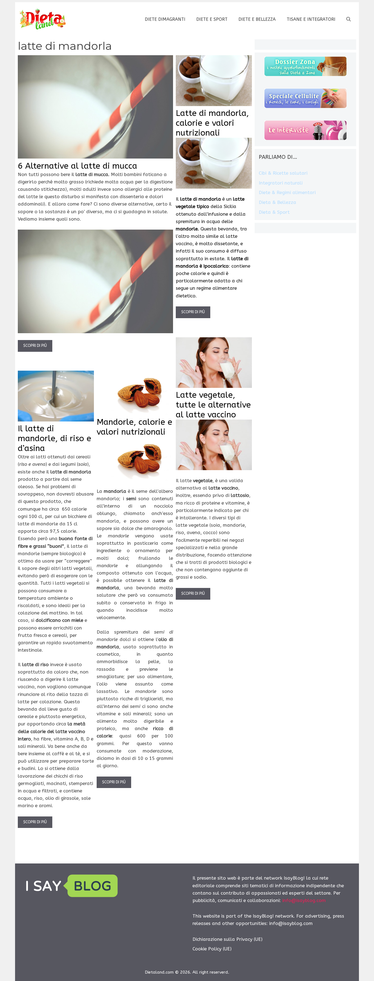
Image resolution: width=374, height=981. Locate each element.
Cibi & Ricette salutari (283, 173)
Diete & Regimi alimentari (287, 192)
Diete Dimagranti (165, 19)
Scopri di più (35, 345)
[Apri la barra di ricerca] (348, 19)
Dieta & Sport (274, 212)
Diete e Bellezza (257, 19)
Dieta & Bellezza (277, 202)
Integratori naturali (281, 183)
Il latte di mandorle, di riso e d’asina (54, 438)
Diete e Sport (212, 19)
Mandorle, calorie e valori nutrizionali (134, 427)
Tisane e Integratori (311, 19)
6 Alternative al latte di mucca (77, 166)
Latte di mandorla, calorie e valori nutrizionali (212, 123)
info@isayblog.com (304, 900)
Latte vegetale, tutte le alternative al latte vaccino (213, 405)
